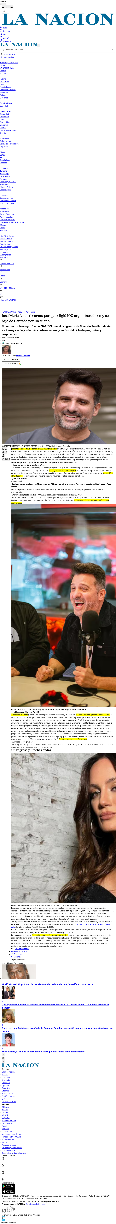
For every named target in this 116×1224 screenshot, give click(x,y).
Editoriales (4, 138)
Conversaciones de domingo (12, 222)
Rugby (2, 154)
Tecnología (4, 173)
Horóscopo (5, 176)
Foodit (5, 34)
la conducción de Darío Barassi (90, 924)
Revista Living (6, 244)
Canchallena (5, 160)
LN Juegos (4, 168)
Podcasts (4, 184)
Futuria (3, 79)
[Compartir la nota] (3, 452)
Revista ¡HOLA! (6, 238)
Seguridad (4, 114)
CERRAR (3, 1)
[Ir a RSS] (3, 1180)
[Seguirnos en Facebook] (3, 1159)
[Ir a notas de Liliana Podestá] (58, 349)
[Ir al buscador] (4, 11)
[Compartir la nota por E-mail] (8, 459)
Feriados (3, 179)
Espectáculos (18, 312)
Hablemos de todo (8, 130)
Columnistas (5, 141)
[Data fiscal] (3, 1220)
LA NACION (7, 312)
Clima (2, 65)
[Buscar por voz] (112, 49)
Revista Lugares (6, 241)
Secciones (7, 31)
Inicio (5, 28)
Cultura (3, 119)
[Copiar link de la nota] (3, 455)
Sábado (3, 225)
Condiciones (31, 1204)
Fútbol (2, 152)
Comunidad (5, 122)
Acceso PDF (5, 209)
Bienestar (4, 125)
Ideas (2, 227)
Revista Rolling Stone (9, 246)
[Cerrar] (38, 45)
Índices (3, 95)
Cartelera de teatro (8, 200)
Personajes (30, 312)
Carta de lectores (7, 219)
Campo (3, 84)
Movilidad (4, 92)
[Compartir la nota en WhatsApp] (6, 452)
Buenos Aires (5, 111)
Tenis (2, 157)
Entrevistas (18, 954)
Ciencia (3, 127)
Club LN (6, 38)
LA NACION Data (7, 68)
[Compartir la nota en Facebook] (3, 459)
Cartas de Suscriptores (9, 144)
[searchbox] (57, 49)
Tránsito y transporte (9, 62)
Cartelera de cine (7, 198)
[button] (58, 172)
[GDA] (8, 1212)
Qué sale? (4, 195)
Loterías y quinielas (8, 181)
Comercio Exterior (8, 89)
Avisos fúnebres (7, 214)
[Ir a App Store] (8, 1193)
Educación (4, 116)
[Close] (3, 1054)
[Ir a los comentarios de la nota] (6, 448)
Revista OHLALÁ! (7, 236)
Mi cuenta (7, 41)
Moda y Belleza (6, 187)
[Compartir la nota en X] (6, 459)
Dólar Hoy (4, 81)
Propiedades (5, 87)
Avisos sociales (6, 217)
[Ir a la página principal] (58, 24)
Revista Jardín (6, 249)
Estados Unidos (6, 103)
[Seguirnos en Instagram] (3, 1173)
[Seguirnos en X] (3, 1166)
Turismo (3, 171)
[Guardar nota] (3, 448)
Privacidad (40, 1204)
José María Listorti (19, 951)
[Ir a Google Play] (8, 1188)
